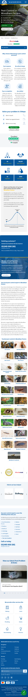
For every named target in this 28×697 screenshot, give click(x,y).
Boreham (17, 529)
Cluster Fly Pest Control (20, 371)
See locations (7, 538)
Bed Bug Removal (21, 349)
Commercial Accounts (5, 651)
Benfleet (17, 527)
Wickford (4, 528)
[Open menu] (25, 2)
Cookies (16, 653)
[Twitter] (8, 677)
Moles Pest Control (7, 416)
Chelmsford (18, 531)
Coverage (17, 647)
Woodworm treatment (14, 460)
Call (15, 2)
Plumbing (3, 659)
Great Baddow (5, 536)
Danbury (4, 526)
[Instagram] (5, 677)
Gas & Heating (18, 659)
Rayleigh (17, 524)
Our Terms (17, 651)
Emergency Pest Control (7, 394)
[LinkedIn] (11, 677)
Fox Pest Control (7, 405)
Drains (16, 663)
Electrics (16, 661)
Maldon (17, 522)
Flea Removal (21, 394)
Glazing (2, 665)
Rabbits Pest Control (7, 427)
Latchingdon (5, 533)
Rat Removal (21, 427)
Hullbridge (4, 531)
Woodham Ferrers (14, 38)
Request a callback (6, 29)
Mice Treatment (20, 405)
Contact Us (3, 653)
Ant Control (7, 349)
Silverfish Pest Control (7, 438)
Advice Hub (3, 647)
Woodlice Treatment (20, 449)
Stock (16, 534)
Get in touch (14, 127)
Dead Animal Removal (21, 383)
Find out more (5, 275)
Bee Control (7, 360)
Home (2, 38)
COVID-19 (17, 649)
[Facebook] (2, 677)
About (2, 649)
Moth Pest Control (21, 416)
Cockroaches (7, 383)
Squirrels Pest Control (21, 438)
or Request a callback (14, 129)
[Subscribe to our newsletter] (25, 671)
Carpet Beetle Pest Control (7, 372)
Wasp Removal (7, 449)
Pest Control (7, 38)
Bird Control (21, 360)
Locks (2, 663)
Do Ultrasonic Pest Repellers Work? (12, 586)
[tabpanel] (14, 578)
